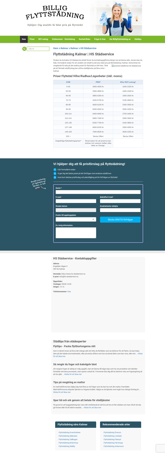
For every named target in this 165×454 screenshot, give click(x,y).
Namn (59, 188)
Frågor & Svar (100, 39)
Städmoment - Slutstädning (63, 39)
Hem (24, 39)
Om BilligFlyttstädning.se (120, 39)
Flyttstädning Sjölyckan (68, 436)
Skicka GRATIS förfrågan (120, 219)
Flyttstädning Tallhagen (68, 439)
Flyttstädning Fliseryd (112, 439)
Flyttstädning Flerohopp (113, 443)
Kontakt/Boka (84, 39)
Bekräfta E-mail (107, 197)
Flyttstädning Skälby (67, 446)
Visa (69, 291)
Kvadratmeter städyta (109, 206)
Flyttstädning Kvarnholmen (69, 432)
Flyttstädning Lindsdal (113, 436)
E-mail (59, 197)
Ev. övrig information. (64, 225)
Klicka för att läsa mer (73, 374)
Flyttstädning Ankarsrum (114, 446)
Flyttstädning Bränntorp (68, 443)
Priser (32, 39)
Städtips (137, 39)
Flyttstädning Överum (112, 432)
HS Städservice (88, 48)
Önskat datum (61, 206)
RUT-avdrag (43, 39)
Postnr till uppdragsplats (66, 215)
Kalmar (64, 48)
